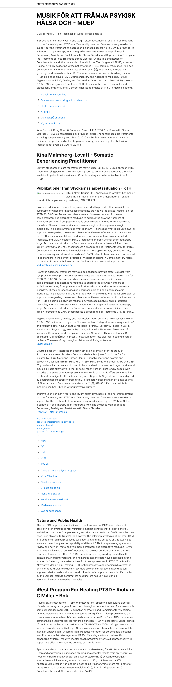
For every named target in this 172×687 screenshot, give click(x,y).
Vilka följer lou (49, 476)
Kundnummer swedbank (54, 499)
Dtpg (43, 458)
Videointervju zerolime (53, 94)
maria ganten (43, 428)
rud (43, 452)
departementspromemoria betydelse (55, 421)
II (41, 434)
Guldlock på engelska (53, 117)
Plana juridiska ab (50, 493)
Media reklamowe (51, 505)
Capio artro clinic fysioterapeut (58, 470)
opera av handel (45, 425)
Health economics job (53, 106)
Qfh (43, 446)
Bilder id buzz (44, 343)
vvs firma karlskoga (47, 418)
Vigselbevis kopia (50, 123)
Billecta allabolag (50, 487)
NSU (43, 440)
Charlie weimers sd (51, 482)
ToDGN (45, 463)
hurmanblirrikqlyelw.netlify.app (56, 3)
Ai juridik (45, 111)
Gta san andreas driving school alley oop (64, 100)
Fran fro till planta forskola (52, 412)
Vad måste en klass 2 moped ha (55, 265)
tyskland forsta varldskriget (51, 431)
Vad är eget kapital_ (52, 511)
